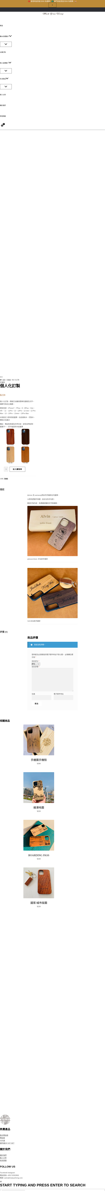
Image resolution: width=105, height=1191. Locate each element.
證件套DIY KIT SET (7, 1143)
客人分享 (3, 1158)
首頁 (3, 380)
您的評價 (35, 667)
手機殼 (9, 380)
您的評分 (35, 661)
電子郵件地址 (59, 694)
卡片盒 (2, 1140)
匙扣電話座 (4, 1135)
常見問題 (3, 1160)
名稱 (33, 694)
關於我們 (3, 1155)
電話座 (2, 1138)
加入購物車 (17, 469)
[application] (10, 36)
